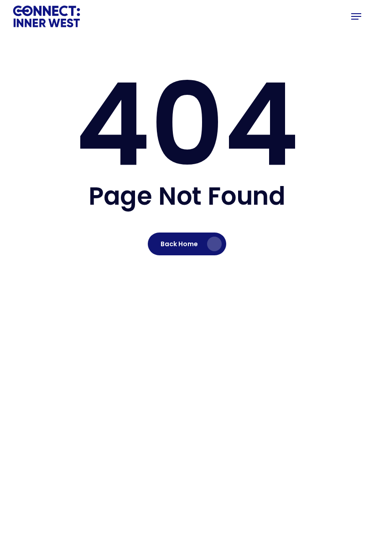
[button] (356, 16)
